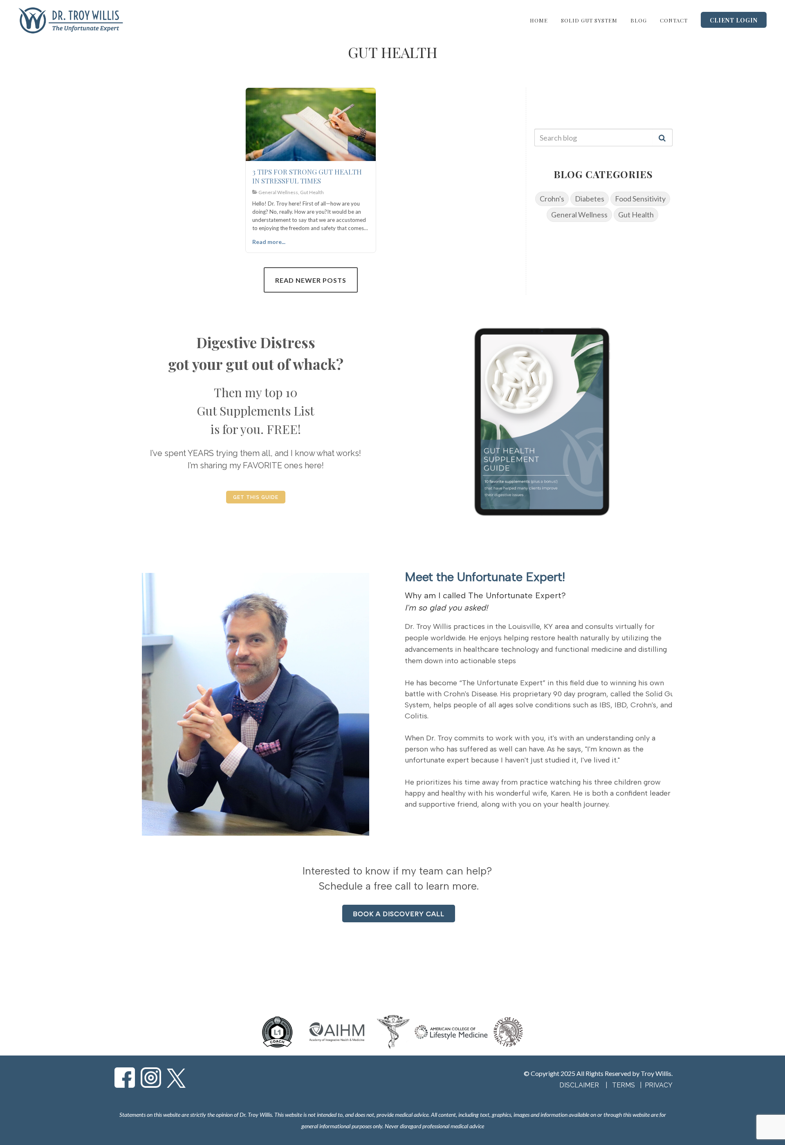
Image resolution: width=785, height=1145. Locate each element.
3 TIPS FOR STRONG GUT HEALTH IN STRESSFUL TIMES (307, 176)
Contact (674, 20)
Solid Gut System (589, 20)
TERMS (624, 1085)
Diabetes (589, 198)
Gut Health (636, 214)
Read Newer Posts (310, 280)
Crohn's (552, 198)
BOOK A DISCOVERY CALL (398, 914)
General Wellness (579, 214)
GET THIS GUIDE (255, 497)
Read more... (268, 241)
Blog (638, 20)
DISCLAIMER (579, 1085)
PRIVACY (659, 1085)
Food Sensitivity (640, 198)
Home (539, 20)
